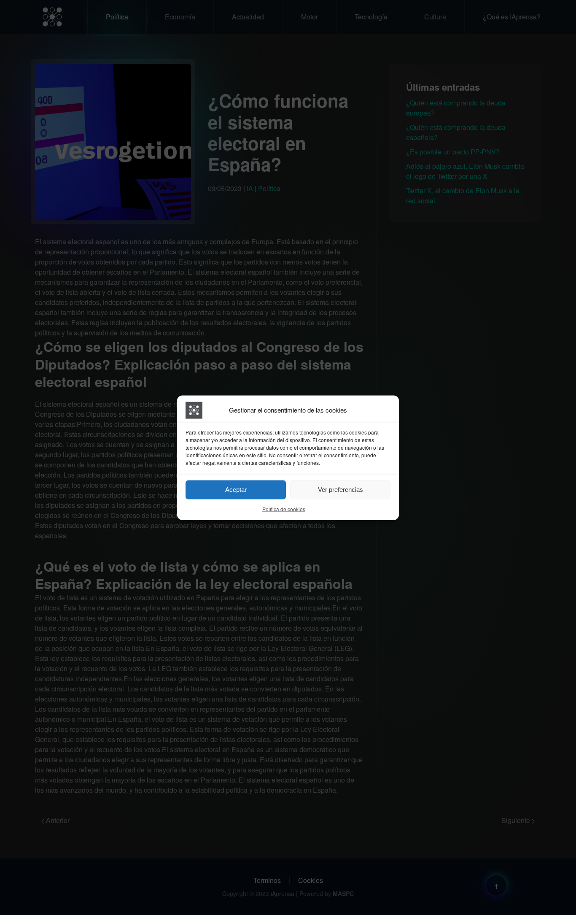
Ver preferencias (340, 489)
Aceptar (236, 489)
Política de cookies (283, 508)
